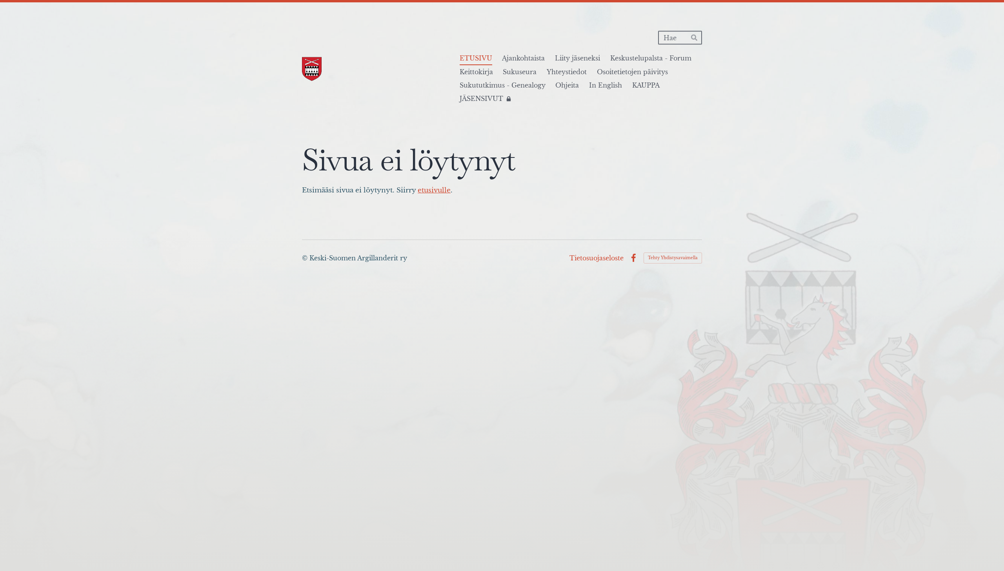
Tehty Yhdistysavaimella (673, 257)
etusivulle (434, 190)
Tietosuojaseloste (596, 258)
